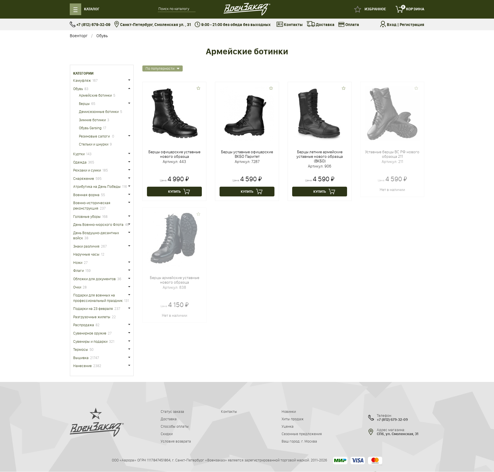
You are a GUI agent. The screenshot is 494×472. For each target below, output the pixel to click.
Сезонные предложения (302, 433)
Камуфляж (82, 80)
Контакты (293, 24)
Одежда (80, 162)
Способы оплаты (175, 426)
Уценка (288, 426)
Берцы (84, 103)
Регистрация (412, 24)
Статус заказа (172, 411)
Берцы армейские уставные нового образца (174, 280)
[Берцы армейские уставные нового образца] (174, 239)
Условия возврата (176, 441)
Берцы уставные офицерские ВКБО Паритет (247, 154)
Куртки (79, 154)
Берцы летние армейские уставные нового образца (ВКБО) (319, 156)
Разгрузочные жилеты (91, 316)
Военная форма (86, 194)
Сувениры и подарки (90, 341)
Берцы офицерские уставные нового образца (174, 154)
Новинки (289, 411)
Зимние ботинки (92, 119)
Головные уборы (87, 216)
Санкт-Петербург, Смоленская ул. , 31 (155, 24)
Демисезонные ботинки (99, 111)
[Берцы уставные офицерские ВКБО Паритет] (247, 113)
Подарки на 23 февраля (93, 308)
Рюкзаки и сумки (87, 170)
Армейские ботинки (95, 95)
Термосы (80, 349)
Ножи (77, 262)
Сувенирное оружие (89, 333)
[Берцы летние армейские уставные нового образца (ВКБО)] (319, 113)
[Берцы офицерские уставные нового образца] (174, 113)
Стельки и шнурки (93, 144)
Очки (77, 287)
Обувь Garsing (90, 128)
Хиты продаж (293, 419)
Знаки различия (86, 246)
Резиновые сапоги (95, 136)
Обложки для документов (94, 278)
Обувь (102, 35)
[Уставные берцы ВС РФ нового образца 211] (392, 113)
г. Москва (309, 441)
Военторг (78, 35)
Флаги (78, 270)
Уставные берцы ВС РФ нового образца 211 (392, 154)
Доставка (324, 24)
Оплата (351, 24)
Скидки (167, 433)
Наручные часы (86, 254)
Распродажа (83, 324)
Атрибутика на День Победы (97, 186)
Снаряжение (83, 178)
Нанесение (82, 365)
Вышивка (81, 357)
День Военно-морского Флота (98, 224)
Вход (392, 24)
